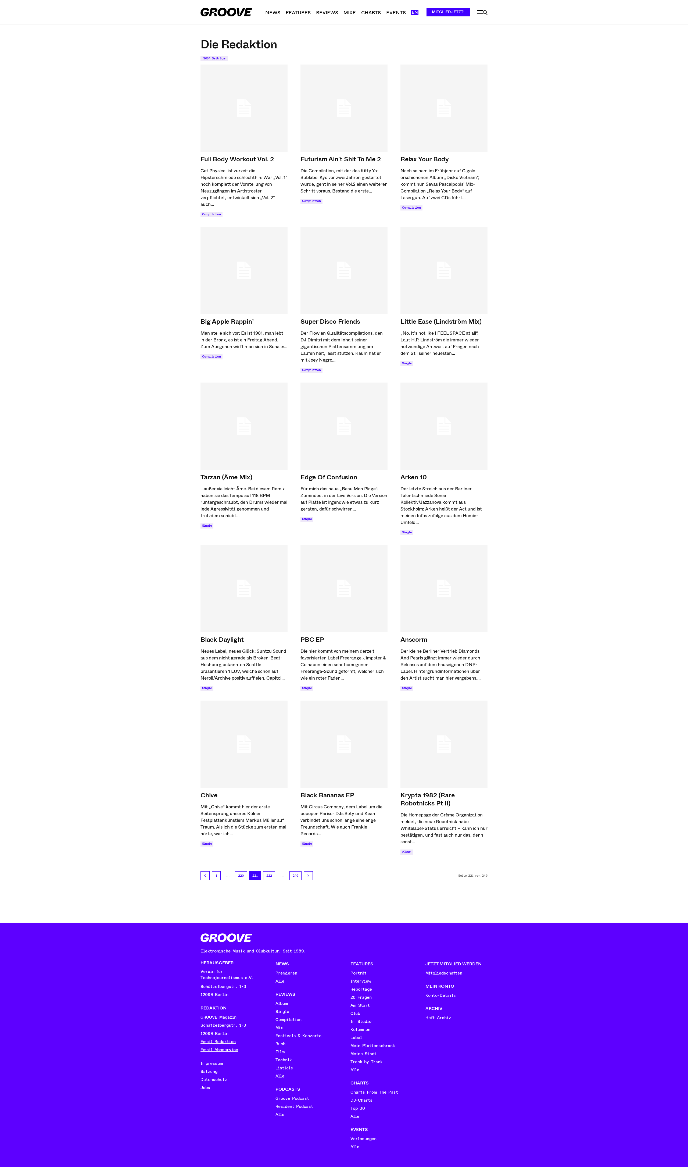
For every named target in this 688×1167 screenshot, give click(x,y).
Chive (208, 795)
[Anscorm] (444, 588)
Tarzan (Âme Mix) (226, 477)
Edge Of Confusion (328, 477)
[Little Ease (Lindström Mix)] (444, 270)
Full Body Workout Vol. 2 (237, 159)
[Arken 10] (444, 426)
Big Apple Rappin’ (227, 321)
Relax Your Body (424, 159)
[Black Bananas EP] (344, 744)
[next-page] (308, 875)
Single (407, 363)
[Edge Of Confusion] (344, 426)
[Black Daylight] (244, 588)
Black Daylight (222, 639)
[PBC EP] (344, 588)
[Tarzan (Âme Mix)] (244, 426)
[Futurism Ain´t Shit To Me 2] (344, 108)
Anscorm (413, 639)
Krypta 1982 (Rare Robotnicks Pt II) (427, 799)
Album (406, 852)
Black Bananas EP (327, 795)
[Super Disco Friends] (344, 270)
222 (269, 876)
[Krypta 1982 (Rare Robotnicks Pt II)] (444, 744)
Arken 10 (413, 477)
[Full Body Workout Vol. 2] (244, 108)
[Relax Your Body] (444, 108)
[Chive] (244, 744)
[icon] (482, 13)
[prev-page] (205, 875)
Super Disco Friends (330, 321)
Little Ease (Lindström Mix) (441, 321)
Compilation (211, 214)
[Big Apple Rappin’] (244, 270)
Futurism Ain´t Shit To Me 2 (340, 159)
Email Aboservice (219, 1049)
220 (241, 876)
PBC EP (312, 639)
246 (295, 876)
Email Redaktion (218, 1041)
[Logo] (226, 12)
